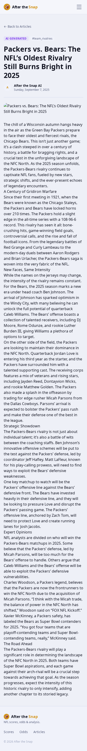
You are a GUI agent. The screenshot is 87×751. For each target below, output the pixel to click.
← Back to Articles (17, 26)
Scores (9, 732)
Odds (23, 732)
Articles (39, 732)
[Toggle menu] (79, 7)
